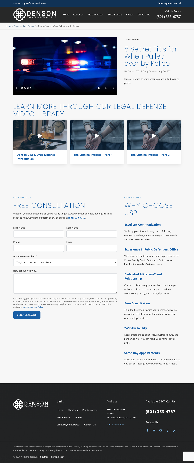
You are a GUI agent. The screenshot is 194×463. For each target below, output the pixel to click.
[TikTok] (167, 431)
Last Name (72, 227)
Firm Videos (28, 26)
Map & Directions (116, 424)
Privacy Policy (57, 456)
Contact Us (144, 14)
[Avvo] (174, 431)
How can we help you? (25, 270)
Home (65, 14)
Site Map (44, 456)
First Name (19, 227)
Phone (16, 241)
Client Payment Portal (169, 3)
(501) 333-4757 (168, 16)
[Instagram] (154, 431)
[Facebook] (147, 431)
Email (69, 241)
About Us (78, 14)
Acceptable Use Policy (33, 307)
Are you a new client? (25, 256)
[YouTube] (160, 431)
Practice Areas (96, 14)
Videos (130, 14)
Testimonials (115, 14)
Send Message (27, 315)
